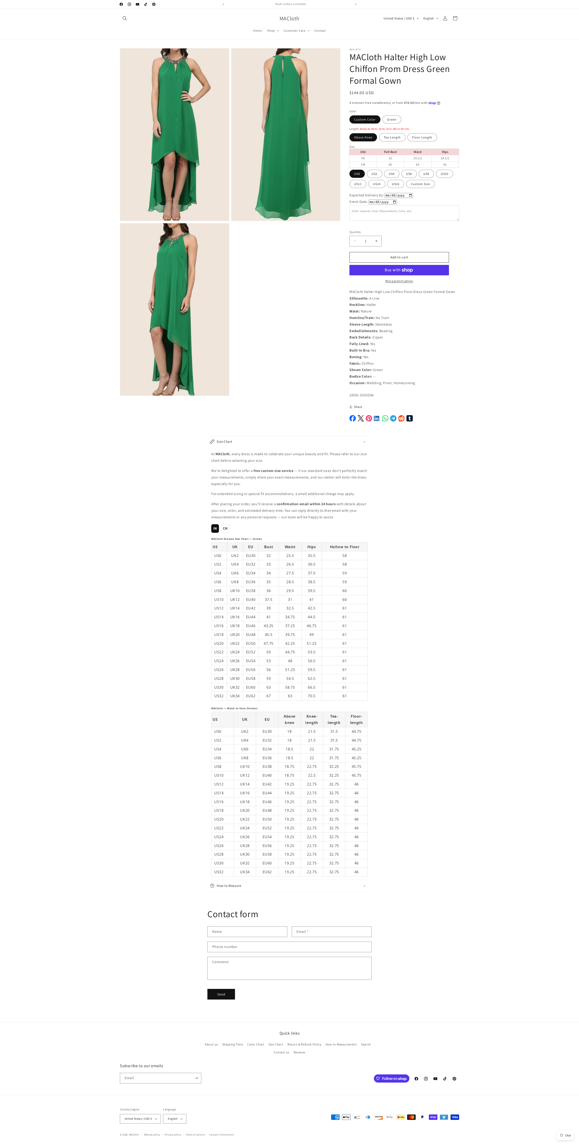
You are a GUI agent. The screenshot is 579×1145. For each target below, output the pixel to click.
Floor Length (422, 137)
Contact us (282, 1052)
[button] (125, 18)
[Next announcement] (356, 4)
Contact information (221, 1134)
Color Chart (255, 1044)
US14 (377, 184)
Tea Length (392, 137)
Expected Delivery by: (366, 195)
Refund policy (152, 1134)
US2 (374, 174)
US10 (444, 174)
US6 (409, 174)
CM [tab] (225, 528)
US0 (357, 174)
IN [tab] (215, 528)
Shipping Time (232, 1044)
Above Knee (363, 137)
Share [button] (358, 407)
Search (366, 1044)
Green (391, 119)
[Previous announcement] (223, 4)
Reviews (299, 1052)
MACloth (134, 1134)
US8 (426, 174)
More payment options (399, 281)
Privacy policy (173, 1134)
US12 (358, 184)
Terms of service (195, 1134)
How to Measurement (341, 1044)
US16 (395, 184)
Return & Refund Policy (304, 1044)
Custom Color (365, 119)
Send (221, 994)
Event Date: (358, 201)
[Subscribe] (196, 1078)
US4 (392, 174)
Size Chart (275, 1044)
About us (211, 1044)
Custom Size (420, 184)
